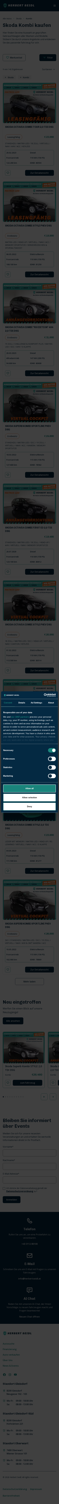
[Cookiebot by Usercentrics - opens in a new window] (44, 695)
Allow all (29, 788)
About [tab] (51, 702)
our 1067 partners (20, 717)
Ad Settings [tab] (36, 702)
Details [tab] (21, 702)
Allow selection (29, 797)
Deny (29, 806)
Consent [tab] (8, 702)
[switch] (52, 759)
